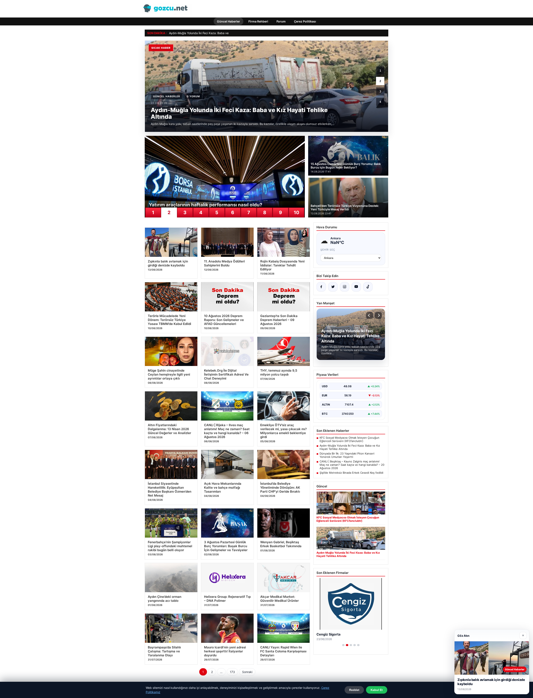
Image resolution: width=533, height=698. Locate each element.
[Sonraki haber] (378, 315)
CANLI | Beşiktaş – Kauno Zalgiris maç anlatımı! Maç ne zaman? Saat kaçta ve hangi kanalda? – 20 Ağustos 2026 (352, 465)
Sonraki (247, 672)
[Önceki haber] (369, 315)
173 (232, 672)
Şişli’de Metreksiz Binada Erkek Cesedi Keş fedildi (351, 472)
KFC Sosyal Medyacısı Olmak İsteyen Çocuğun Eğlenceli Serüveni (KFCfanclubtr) (349, 439)
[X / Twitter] (333, 287)
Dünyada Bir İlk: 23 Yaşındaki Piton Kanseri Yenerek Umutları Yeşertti (347, 455)
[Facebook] (321, 287)
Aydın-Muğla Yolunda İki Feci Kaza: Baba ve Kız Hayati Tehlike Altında (216, 33)
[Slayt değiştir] (343, 645)
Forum (281, 21)
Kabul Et (377, 690)
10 (296, 212)
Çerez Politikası (305, 21)
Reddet (354, 690)
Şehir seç (327, 249)
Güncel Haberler (228, 21)
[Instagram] (344, 287)
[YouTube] (356, 287)
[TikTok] (368, 287)
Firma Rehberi (258, 21)
